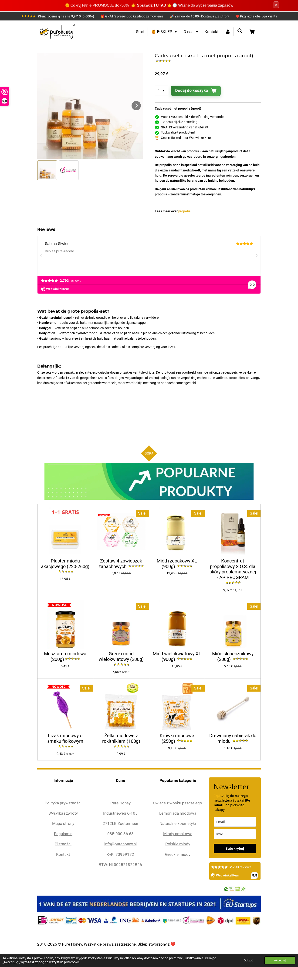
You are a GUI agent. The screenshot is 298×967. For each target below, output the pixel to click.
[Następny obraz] (136, 105)
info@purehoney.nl (120, 844)
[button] (47, 170)
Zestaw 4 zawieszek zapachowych (120, 563)
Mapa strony (63, 823)
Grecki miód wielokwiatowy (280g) (121, 656)
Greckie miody (177, 854)
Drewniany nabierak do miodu (232, 738)
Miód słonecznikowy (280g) (233, 656)
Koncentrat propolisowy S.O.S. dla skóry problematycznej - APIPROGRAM (233, 569)
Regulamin (63, 833)
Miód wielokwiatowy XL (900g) (177, 656)
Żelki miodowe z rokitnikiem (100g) (121, 738)
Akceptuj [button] (280, 960)
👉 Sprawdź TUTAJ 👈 (151, 5)
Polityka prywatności (63, 803)
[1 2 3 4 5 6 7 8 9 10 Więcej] (161, 91)
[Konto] (228, 31)
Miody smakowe (177, 833)
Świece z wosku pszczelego (177, 803)
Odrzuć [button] (248, 960)
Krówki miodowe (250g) (177, 738)
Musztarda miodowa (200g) (65, 656)
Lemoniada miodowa (177, 813)
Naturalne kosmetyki (177, 823)
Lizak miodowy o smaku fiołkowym (65, 738)
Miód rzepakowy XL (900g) (177, 563)
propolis (184, 211)
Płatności (63, 844)
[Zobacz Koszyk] (252, 31)
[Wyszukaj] (240, 30)
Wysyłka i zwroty (63, 813)
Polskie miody (177, 844)
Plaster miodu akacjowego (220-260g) (65, 563)
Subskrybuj (235, 848)
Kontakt (63, 854)
